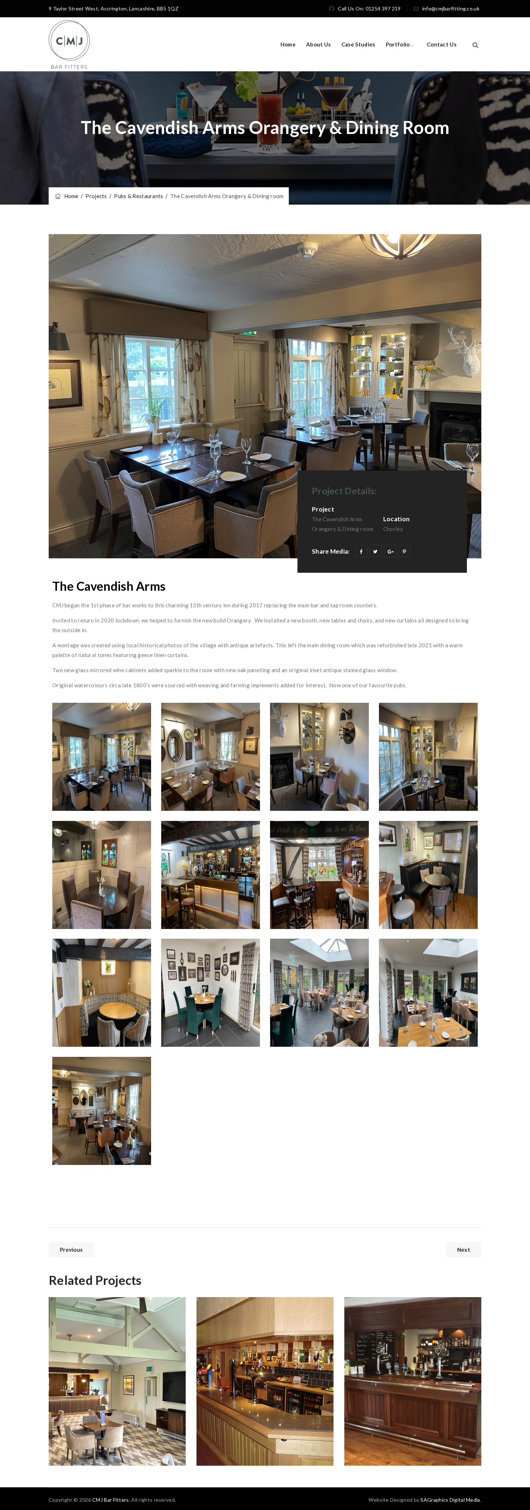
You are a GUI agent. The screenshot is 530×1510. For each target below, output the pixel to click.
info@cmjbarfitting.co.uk (451, 8)
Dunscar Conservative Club (265, 1320)
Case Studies (358, 44)
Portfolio (398, 44)
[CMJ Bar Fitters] (69, 44)
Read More (81, 1442)
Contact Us (441, 44)
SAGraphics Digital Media (450, 1500)
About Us (318, 44)
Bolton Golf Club (97, 1320)
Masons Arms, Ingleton (404, 1320)
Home (288, 44)
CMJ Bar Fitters (110, 1500)
